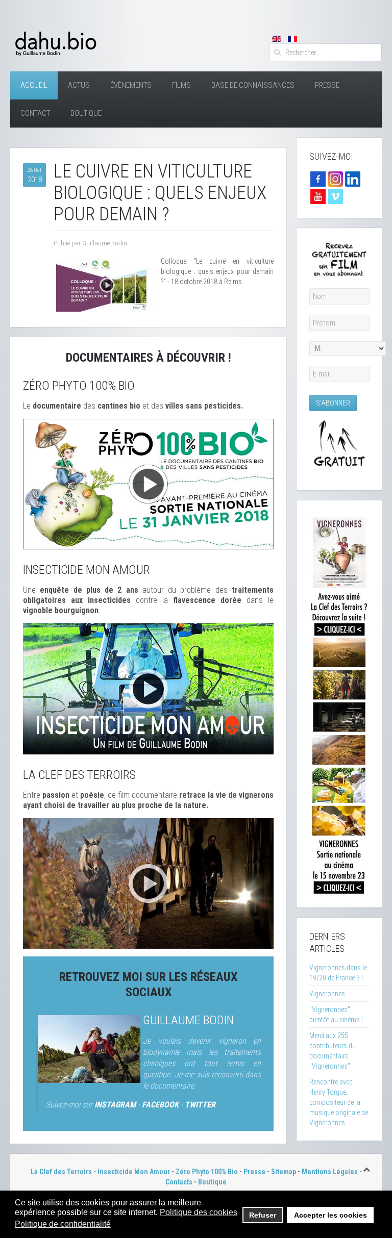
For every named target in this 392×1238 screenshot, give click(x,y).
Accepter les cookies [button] (330, 1215)
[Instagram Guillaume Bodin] (335, 178)
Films (181, 85)
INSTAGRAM (115, 1104)
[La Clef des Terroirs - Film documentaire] (148, 883)
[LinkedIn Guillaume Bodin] (352, 178)
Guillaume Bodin (188, 1020)
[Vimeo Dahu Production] (335, 196)
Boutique (86, 113)
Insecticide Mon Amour (133, 1172)
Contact (35, 113)
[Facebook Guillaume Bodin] (318, 178)
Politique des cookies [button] (198, 1212)
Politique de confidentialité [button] (63, 1224)
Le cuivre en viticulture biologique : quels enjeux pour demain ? (160, 193)
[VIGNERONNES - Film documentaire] (339, 703)
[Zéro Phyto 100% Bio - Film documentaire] (148, 483)
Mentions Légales (330, 1172)
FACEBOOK (160, 1104)
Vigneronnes (327, 994)
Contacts (178, 1182)
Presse (327, 85)
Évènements (131, 85)
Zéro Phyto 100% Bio (207, 1172)
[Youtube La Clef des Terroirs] (318, 196)
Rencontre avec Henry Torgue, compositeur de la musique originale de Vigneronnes (338, 1102)
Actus (79, 85)
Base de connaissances (253, 85)
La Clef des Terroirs (61, 1172)
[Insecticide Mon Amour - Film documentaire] (148, 688)
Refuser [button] (262, 1215)
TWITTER (200, 1104)
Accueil (33, 85)
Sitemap (283, 1172)
